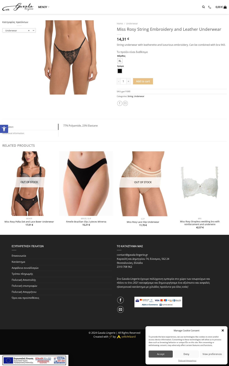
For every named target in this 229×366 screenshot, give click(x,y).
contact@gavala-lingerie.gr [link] (132, 254)
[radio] (119, 61)
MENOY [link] (42, 7)
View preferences (212, 354)
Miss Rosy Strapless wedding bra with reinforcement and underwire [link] (200, 223)
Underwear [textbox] (17, 30)
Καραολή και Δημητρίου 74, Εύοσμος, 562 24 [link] (143, 259)
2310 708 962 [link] (124, 266)
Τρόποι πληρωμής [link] (22, 274)
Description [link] (7, 126)
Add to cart (143, 81)
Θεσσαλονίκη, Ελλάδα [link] (130, 263)
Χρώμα (120, 66)
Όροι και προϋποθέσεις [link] (25, 298)
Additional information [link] (13, 133)
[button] (222, 330)
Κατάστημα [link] (18, 262)
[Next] (226, 192)
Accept (161, 354)
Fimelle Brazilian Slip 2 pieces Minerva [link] (86, 221)
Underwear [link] (132, 23)
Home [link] (120, 23)
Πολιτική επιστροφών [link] (24, 286)
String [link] (130, 96)
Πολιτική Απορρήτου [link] (187, 360)
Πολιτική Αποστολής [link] (24, 280)
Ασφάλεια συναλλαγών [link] (25, 268)
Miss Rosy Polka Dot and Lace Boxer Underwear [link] (29, 221)
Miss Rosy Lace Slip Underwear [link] (143, 222)
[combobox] (19, 30)
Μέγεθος (121, 56)
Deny (186, 354)
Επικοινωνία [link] (19, 255)
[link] (4, 129)
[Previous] (2, 192)
